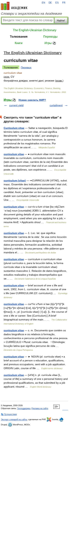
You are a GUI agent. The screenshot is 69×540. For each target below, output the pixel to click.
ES (57, 2)
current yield (16, 105)
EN (43, 2)
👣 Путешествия (9, 414)
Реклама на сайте (39, 408)
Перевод (26, 67)
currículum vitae (14, 259)
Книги (18, 43)
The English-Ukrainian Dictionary (34, 30)
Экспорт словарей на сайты (14, 419)
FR (63, 2)
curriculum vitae (14, 154)
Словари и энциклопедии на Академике (31, 13)
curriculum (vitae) (15, 180)
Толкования (18, 36)
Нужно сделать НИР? (32, 99)
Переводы (50, 36)
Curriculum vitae (14, 127)
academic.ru (14, 6)
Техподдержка (23, 408)
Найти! (61, 20)
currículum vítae (14, 233)
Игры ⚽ (50, 43)
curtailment (56, 105)
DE (50, 2)
